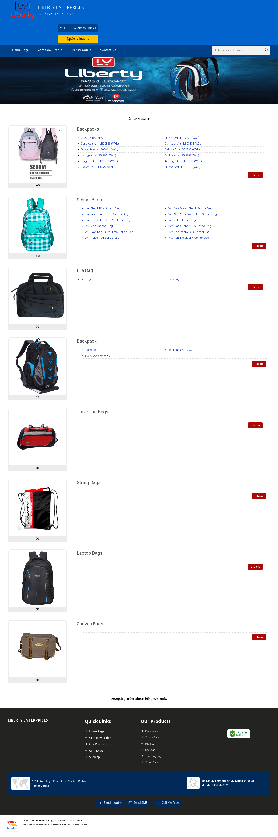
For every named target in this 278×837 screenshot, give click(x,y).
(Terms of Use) (75, 820)
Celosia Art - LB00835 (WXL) (182, 149)
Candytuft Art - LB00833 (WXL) (100, 143)
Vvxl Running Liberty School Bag (188, 237)
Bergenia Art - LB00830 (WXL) (99, 161)
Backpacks (88, 129)
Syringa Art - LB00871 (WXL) (98, 155)
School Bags (89, 199)
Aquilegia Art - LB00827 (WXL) (183, 161)
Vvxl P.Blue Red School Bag (102, 237)
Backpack (87, 341)
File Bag (85, 270)
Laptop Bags (89, 553)
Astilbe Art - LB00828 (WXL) (182, 155)
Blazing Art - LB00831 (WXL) (182, 137)
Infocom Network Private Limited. (70, 824)
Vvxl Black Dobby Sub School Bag (189, 226)
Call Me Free (170, 803)
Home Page (20, 50)
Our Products (81, 50)
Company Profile (50, 50)
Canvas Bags (90, 623)
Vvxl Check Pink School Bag (102, 208)
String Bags (88, 482)
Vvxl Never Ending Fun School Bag (106, 214)
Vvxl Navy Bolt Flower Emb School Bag (109, 232)
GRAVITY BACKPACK (93, 137)
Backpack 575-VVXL (97, 355)
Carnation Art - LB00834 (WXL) (183, 143)
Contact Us (108, 50)
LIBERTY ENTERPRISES (61, 10)
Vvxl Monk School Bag (99, 226)
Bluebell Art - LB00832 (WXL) (182, 167)
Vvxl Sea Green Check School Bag (190, 208)
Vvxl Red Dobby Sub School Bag (189, 232)
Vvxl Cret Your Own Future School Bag (192, 214)
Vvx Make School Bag (182, 220)
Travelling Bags (92, 411)
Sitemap (94, 757)
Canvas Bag (172, 279)
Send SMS (141, 803)
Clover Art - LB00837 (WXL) (98, 167)
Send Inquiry (80, 38)
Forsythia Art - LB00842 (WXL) (99, 149)
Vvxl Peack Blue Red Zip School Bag (108, 220)
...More (255, 175)
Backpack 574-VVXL (180, 350)
